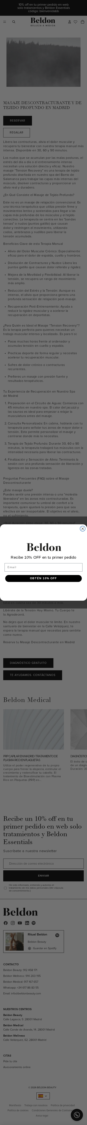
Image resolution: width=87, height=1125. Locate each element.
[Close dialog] (82, 528)
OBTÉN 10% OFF (43, 578)
